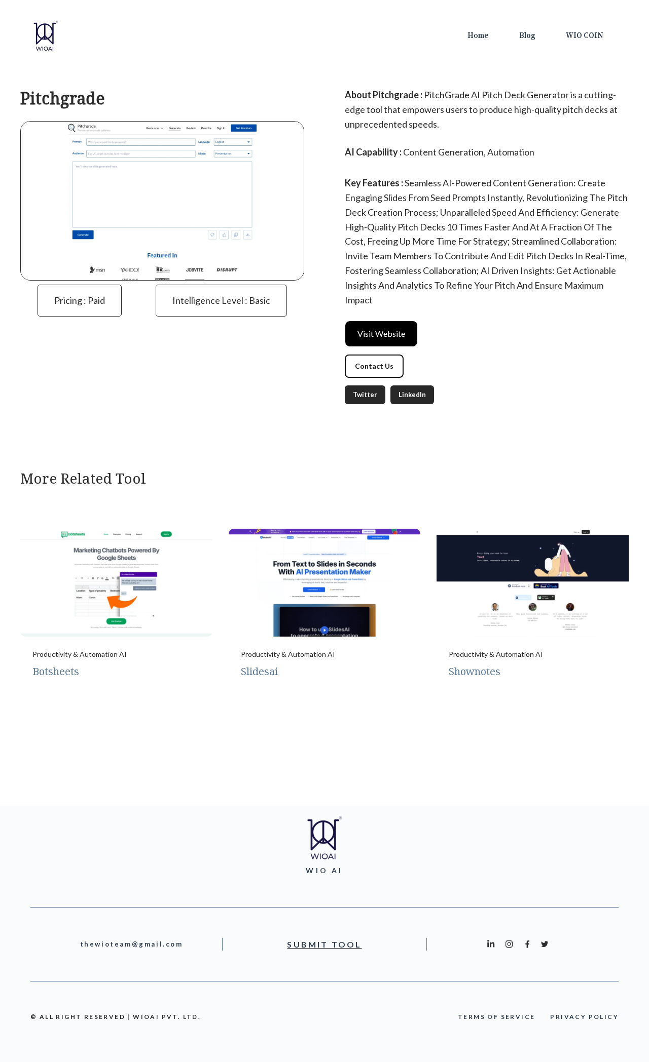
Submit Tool (324, 944)
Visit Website (381, 333)
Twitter (365, 394)
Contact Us (374, 366)
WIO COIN (584, 36)
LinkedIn (412, 394)
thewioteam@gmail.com (131, 944)
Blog (527, 36)
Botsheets (55, 671)
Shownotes (474, 671)
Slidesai (259, 671)
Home (478, 36)
